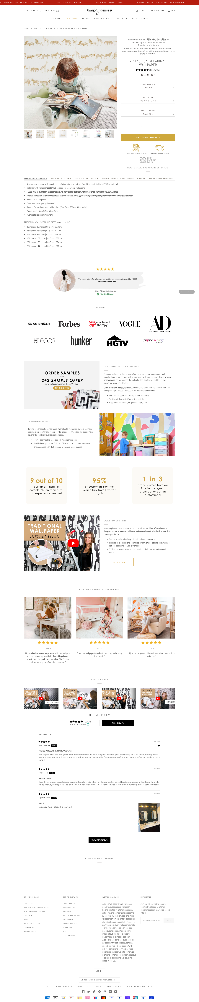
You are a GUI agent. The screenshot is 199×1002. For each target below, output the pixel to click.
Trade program (69, 935)
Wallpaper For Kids (43, 28)
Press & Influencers (71, 916)
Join (169, 920)
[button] (142, 70)
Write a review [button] (118, 722)
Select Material (148, 84)
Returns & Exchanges (33, 923)
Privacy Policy (30, 931)
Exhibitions (67, 927)
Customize (28, 916)
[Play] (70, 98)
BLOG (89, 986)
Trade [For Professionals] (109, 986)
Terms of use (29, 927)
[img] (44, 742)
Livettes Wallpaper (58, 986)
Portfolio (67, 911)
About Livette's (69, 904)
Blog (64, 931)
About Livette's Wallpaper (139, 986)
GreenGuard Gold (84, 184)
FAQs (26, 919)
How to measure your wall (35, 911)
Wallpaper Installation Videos (36, 908)
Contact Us (28, 904)
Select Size (148, 97)
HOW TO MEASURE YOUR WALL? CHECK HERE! (148, 168)
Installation (119, 562)
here (51, 215)
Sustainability (69, 919)
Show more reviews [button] (99, 839)
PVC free (106, 184)
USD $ (98, 971)
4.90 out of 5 (88, 722)
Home (26, 28)
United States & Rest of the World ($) (98, 980)
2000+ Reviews (69, 908)
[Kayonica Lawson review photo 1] (149, 817)
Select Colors (148, 111)
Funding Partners (70, 923)
